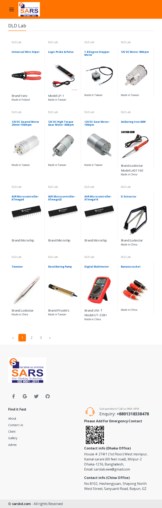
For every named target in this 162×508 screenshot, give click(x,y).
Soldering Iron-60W (133, 121)
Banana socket (130, 266)
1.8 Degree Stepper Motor (96, 53)
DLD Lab (17, 42)
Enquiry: (124, 414)
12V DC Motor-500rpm (135, 52)
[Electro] (29, 9)
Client (12, 431)
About (12, 418)
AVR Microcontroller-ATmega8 (25, 198)
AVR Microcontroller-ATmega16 (98, 198)
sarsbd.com (21, 503)
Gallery (12, 438)
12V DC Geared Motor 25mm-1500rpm (25, 123)
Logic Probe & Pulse (61, 52)
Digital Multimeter (96, 266)
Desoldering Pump (60, 266)
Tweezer (17, 266)
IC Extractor (128, 196)
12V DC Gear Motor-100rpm (97, 123)
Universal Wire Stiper (26, 52)
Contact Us (15, 425)
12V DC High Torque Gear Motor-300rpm (61, 123)
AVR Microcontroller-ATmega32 (62, 198)
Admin (12, 445)
